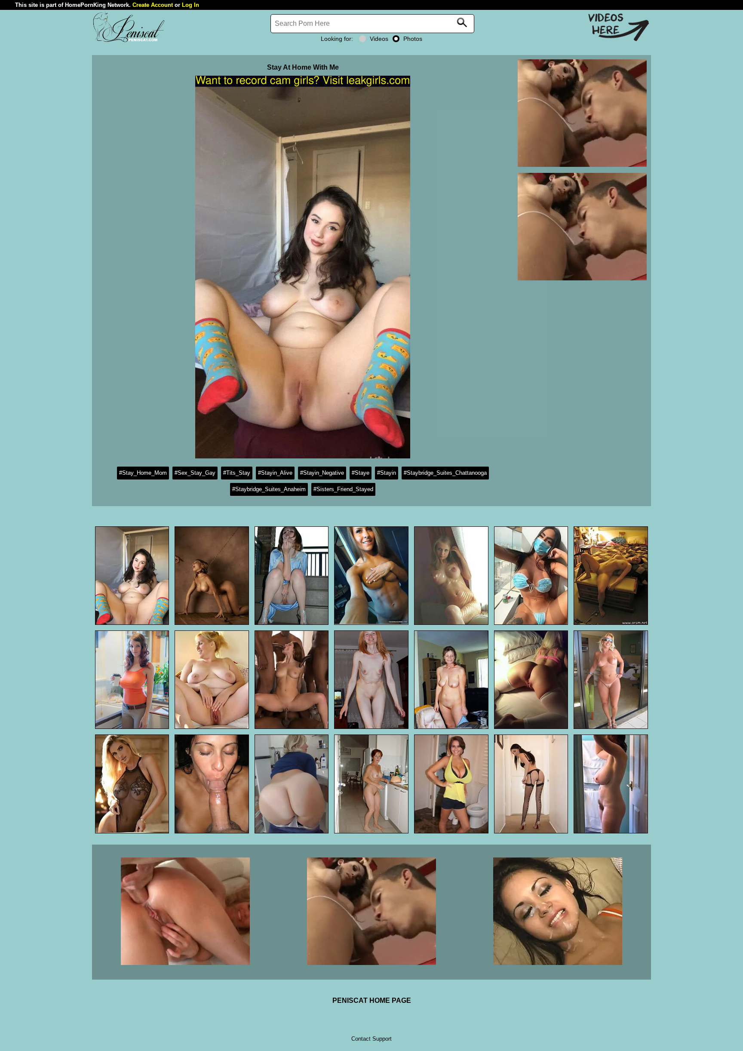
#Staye (360, 473)
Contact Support (371, 1039)
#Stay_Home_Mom (143, 473)
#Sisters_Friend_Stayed (343, 489)
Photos (412, 38)
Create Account (152, 5)
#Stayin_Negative (322, 473)
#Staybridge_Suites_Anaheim (269, 489)
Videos (379, 38)
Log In (190, 5)
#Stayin (386, 473)
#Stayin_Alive (275, 473)
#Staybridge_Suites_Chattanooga (445, 473)
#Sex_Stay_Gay (195, 473)
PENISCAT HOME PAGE (371, 1000)
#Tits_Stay (236, 473)
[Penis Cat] (128, 41)
